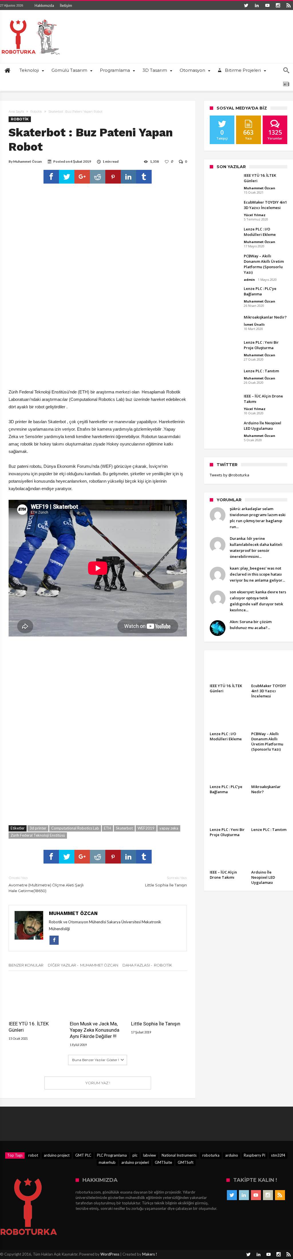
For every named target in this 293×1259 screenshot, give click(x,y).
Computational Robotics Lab (75, 828)
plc (134, 1155)
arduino (231, 1155)
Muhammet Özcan (27, 161)
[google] (82, 177)
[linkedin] (128, 177)
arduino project (57, 1155)
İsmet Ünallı (254, 324)
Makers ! (149, 1254)
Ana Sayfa (16, 112)
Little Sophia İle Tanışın (166, 881)
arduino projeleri (135, 1162)
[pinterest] (113, 177)
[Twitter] (246, 5)
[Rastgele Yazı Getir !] (286, 84)
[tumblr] (144, 177)
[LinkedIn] (256, 5)
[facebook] (51, 177)
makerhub (107, 1162)
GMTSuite (163, 1162)
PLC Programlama (112, 1155)
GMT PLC (83, 1155)
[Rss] (288, 5)
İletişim (66, 5)
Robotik (36, 112)
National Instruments (179, 1155)
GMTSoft (185, 1162)
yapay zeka (168, 828)
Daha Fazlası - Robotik (147, 965)
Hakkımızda (44, 5)
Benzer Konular (26, 965)
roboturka (210, 1155)
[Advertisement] (98, 346)
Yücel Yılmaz (255, 215)
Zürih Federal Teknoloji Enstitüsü (38, 835)
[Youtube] (267, 5)
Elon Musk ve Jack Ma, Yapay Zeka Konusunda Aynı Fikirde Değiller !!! (94, 1030)
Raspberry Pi (254, 1155)
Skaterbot (124, 828)
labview (149, 1155)
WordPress (109, 1254)
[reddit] (97, 177)
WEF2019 (146, 828)
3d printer (37, 828)
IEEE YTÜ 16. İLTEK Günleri (29, 1027)
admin (249, 279)
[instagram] (277, 5)
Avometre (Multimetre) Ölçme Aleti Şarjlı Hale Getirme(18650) (46, 884)
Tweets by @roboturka (229, 475)
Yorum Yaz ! (97, 1083)
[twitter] (66, 177)
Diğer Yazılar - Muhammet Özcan (83, 965)
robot (33, 1155)
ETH (107, 828)
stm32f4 (278, 1155)
